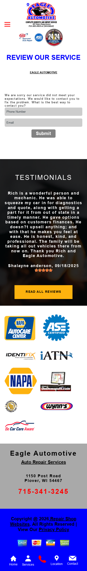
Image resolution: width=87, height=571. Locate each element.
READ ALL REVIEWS (43, 291)
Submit (43, 133)
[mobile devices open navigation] (7, 24)
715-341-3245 (43, 491)
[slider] (43, 270)
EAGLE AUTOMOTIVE (43, 72)
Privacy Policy (54, 529)
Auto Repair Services (43, 462)
